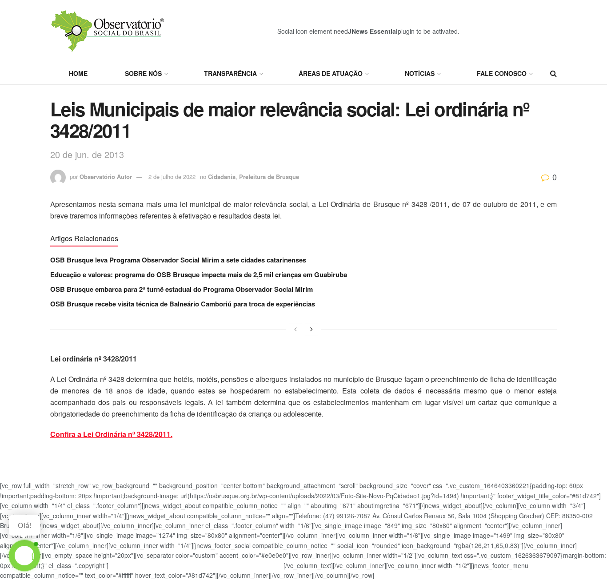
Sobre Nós (143, 73)
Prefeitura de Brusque (269, 176)
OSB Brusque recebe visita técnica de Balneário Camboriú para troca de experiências (182, 304)
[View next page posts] (311, 329)
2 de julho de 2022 (172, 176)
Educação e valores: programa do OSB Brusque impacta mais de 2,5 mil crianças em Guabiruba (198, 274)
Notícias (420, 73)
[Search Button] (553, 73)
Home (78, 73)
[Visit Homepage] (109, 31)
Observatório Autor (106, 176)
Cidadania (222, 176)
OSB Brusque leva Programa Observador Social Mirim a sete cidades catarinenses (178, 260)
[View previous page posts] (295, 329)
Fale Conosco (502, 73)
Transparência (230, 73)
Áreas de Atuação (331, 73)
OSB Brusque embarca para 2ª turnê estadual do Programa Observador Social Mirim (181, 289)
